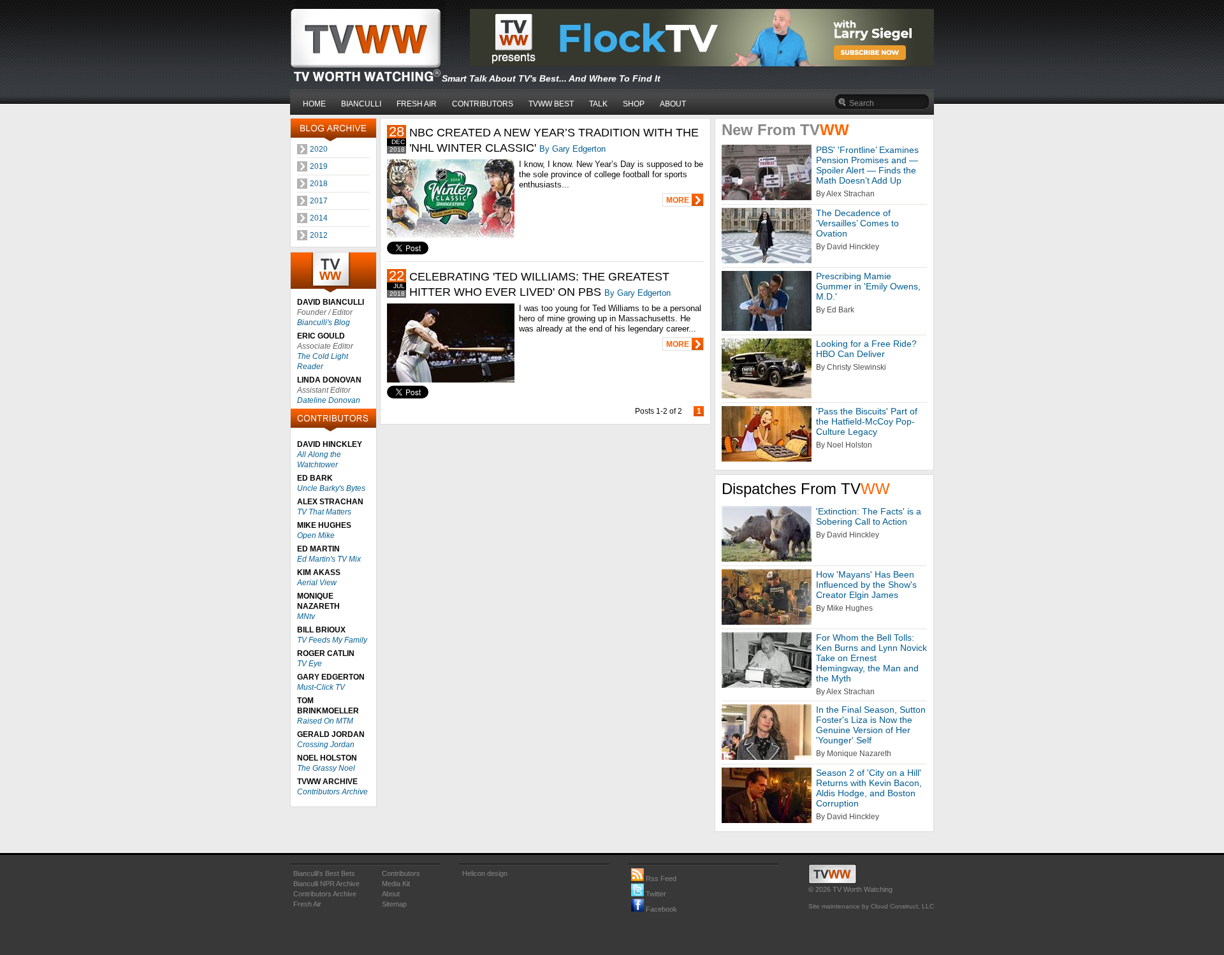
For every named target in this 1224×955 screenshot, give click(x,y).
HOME (314, 103)
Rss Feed (660, 878)
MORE (677, 200)
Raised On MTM (325, 721)
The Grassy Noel (326, 768)
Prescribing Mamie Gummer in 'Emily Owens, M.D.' (868, 286)
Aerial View (317, 582)
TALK (598, 103)
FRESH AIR (417, 103)
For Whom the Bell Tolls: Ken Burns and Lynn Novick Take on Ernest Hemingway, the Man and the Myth (871, 657)
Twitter (655, 894)
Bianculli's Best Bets (324, 873)
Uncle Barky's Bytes (331, 488)
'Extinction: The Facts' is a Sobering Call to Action (868, 516)
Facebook (660, 909)
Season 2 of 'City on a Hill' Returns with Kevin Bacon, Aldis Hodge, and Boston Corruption (869, 788)
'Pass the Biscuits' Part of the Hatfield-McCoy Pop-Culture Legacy (866, 421)
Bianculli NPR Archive (326, 883)
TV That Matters (324, 511)
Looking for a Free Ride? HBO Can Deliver (866, 349)
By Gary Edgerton (572, 149)
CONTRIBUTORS (482, 103)
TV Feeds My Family (332, 640)
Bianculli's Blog (323, 322)
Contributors (401, 873)
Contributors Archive (332, 791)
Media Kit (396, 883)
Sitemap (394, 904)
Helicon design (484, 873)
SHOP (634, 103)
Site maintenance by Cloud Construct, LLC (871, 906)
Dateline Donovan (328, 400)
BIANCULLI (361, 103)
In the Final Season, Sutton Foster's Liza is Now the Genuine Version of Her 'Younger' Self (871, 724)
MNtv (306, 616)
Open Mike (316, 535)
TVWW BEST (551, 103)
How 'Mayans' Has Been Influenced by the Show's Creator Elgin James (866, 584)
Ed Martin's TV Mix (329, 559)
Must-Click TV (321, 687)
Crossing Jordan (325, 744)
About (391, 894)
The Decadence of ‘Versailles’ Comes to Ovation (857, 223)
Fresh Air (307, 904)
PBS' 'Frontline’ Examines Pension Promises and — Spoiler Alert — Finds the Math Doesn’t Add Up (867, 165)
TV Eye (309, 663)
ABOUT (673, 103)
